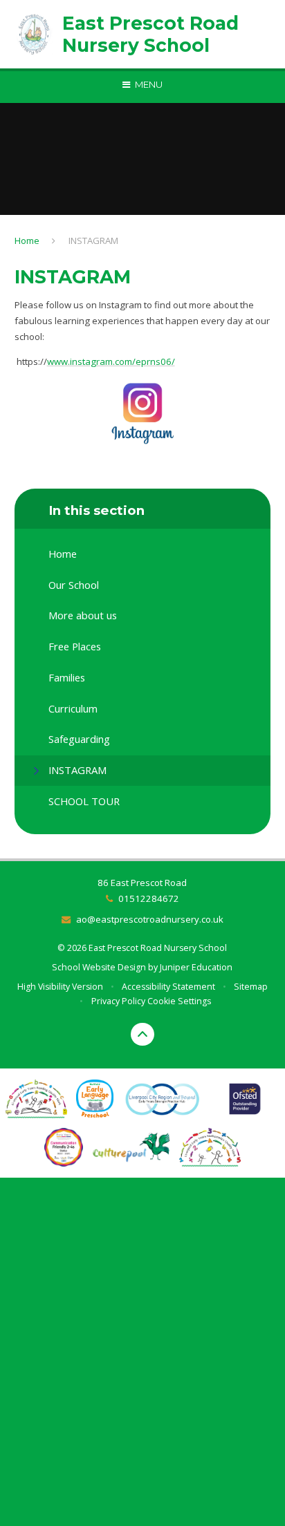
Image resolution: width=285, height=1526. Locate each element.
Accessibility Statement (168, 986)
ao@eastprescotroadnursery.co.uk (149, 919)
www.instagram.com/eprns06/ (111, 361)
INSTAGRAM (93, 240)
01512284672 (148, 898)
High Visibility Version (60, 986)
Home (27, 240)
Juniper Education (196, 967)
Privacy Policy (118, 1001)
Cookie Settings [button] (179, 1001)
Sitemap (251, 986)
